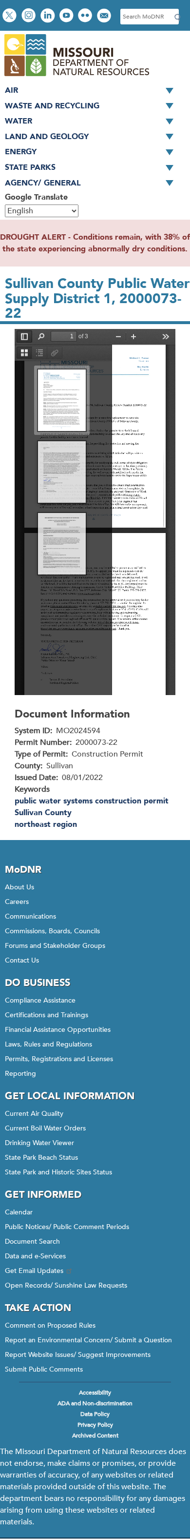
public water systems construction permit (92, 801)
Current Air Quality (34, 1113)
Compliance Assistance (40, 1000)
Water (18, 121)
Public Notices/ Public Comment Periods (67, 1226)
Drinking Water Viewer (39, 1143)
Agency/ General (43, 183)
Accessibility (95, 1392)
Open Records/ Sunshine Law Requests (66, 1285)
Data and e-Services (35, 1256)
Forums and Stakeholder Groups (55, 945)
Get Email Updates (34, 1270)
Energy (21, 151)
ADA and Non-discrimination (95, 1403)
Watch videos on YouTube (67, 16)
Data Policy (95, 1414)
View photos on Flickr (86, 16)
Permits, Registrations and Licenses (59, 1059)
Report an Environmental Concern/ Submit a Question (88, 1340)
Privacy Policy (95, 1425)
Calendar (19, 1212)
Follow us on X (10, 16)
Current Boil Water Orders (45, 1128)
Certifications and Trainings (46, 1015)
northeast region (46, 824)
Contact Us (22, 960)
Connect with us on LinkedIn (48, 16)
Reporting (20, 1073)
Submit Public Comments (44, 1369)
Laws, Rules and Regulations (48, 1044)
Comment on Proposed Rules (50, 1325)
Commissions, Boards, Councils (52, 931)
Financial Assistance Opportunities (58, 1029)
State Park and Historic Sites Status (58, 1172)
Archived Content (95, 1435)
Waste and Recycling (52, 106)
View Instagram (29, 16)
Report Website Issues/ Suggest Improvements (78, 1354)
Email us (105, 16)
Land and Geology (47, 136)
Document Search (32, 1241)
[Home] (76, 77)
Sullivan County (43, 812)
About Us (19, 887)
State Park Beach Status (41, 1157)
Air (11, 90)
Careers (17, 901)
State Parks (30, 167)
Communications (30, 916)
